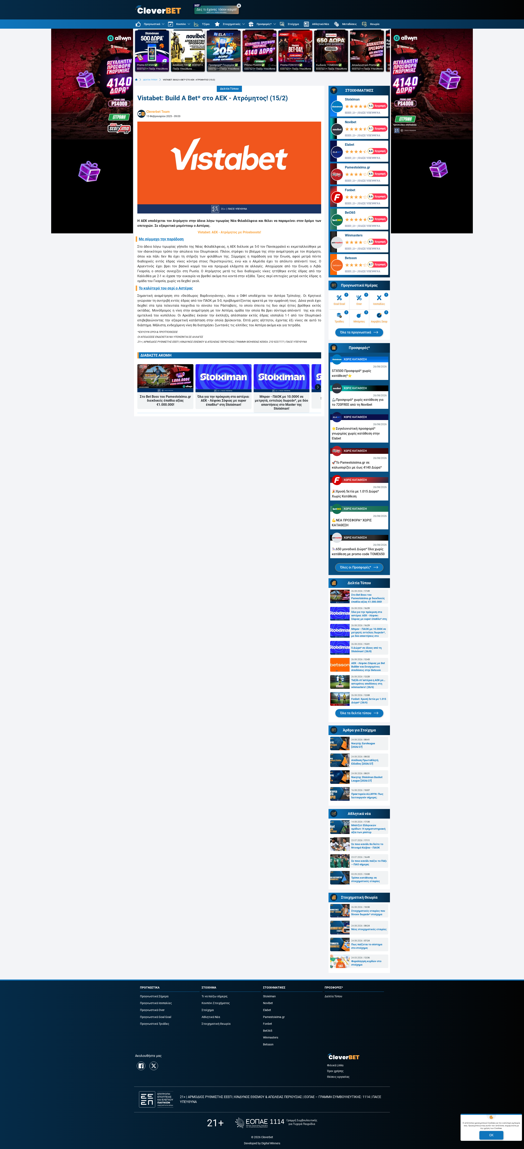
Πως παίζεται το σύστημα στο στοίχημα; (366, 946)
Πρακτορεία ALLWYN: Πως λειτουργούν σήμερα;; (367, 795)
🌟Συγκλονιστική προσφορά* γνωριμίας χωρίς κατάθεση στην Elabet (356, 433)
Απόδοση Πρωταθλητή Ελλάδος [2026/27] (364, 762)
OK (491, 1135)
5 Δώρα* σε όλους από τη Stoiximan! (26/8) (366, 649)
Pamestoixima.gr (357, 167)
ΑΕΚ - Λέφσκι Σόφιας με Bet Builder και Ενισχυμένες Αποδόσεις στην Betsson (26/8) (368, 667)
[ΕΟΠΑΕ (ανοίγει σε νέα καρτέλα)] (276, 1123)
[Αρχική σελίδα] (136, 79)
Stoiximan (352, 99)
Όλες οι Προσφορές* (356, 567)
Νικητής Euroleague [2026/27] (363, 745)
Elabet (349, 145)
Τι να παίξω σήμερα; (215, 996)
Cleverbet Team (158, 112)
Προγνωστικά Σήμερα (154, 996)
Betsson (351, 258)
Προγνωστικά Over (152, 1010)
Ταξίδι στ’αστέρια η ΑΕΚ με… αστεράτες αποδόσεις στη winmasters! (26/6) (368, 684)
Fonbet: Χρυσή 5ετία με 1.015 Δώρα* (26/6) (368, 700)
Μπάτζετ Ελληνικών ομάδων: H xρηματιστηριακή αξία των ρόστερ (368, 829)
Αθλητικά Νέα (211, 1017)
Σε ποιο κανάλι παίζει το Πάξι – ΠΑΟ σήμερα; (369, 862)
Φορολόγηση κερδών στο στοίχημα (366, 963)
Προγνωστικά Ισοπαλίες (156, 1003)
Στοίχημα (208, 1010)
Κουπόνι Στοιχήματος (216, 1003)
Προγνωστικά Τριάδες (154, 1024)
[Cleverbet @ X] (153, 1066)
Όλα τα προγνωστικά (356, 332)
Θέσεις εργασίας (338, 1077)
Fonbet (350, 190)
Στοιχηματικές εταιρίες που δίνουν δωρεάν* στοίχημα (368, 912)
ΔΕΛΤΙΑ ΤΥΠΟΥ (150, 80)
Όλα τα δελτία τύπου (356, 713)
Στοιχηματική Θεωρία (216, 1024)
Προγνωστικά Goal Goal (155, 1017)
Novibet (350, 122)
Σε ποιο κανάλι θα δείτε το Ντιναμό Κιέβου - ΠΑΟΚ (367, 846)
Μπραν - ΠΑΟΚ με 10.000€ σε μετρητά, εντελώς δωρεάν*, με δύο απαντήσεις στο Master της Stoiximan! (281, 402)
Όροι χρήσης (335, 1071)
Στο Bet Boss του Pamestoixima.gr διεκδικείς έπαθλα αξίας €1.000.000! (165, 400)
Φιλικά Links (335, 1065)
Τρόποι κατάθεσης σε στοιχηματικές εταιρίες (365, 879)
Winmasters (354, 235)
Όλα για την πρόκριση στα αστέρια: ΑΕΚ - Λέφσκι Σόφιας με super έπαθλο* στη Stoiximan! (224, 400)
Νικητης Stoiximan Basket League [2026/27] (366, 779)
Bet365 (350, 213)
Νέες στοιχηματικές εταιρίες (369, 929)
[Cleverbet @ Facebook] (141, 1066)
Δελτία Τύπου (229, 88)
